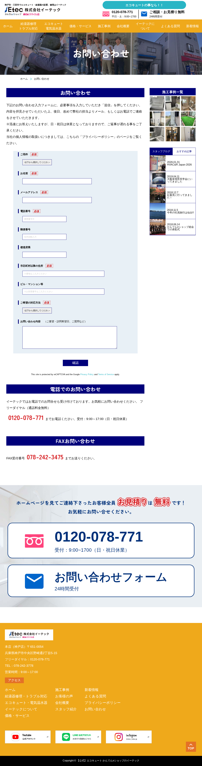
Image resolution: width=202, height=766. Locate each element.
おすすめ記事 (184, 151)
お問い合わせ (95, 709)
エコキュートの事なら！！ (144, 5)
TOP (191, 748)
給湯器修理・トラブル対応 (26, 696)
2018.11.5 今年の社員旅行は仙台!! (180, 211)
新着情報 (91, 690)
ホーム (24, 78)
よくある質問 (95, 696)
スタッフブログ (161, 151)
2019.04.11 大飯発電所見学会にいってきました (179, 179)
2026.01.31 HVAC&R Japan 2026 (179, 163)
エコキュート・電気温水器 (26, 703)
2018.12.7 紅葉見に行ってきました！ (179, 195)
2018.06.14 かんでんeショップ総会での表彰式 (180, 227)
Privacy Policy (87, 374)
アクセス (14, 680)
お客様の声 (64, 696)
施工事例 (62, 690)
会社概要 (62, 703)
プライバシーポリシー (103, 703)
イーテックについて (21, 709)
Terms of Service (106, 374)
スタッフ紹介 (66, 709)
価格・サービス (17, 715)
